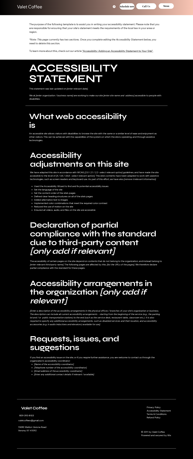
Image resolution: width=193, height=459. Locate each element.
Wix (169, 435)
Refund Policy (154, 417)
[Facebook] (114, 6)
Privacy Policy (154, 407)
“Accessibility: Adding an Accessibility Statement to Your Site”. (117, 51)
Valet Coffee (34, 408)
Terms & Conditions (157, 414)
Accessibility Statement (159, 410)
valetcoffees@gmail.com (31, 420)
